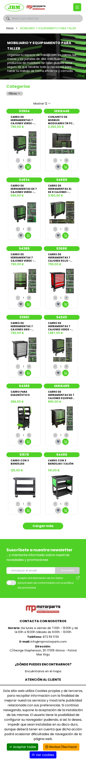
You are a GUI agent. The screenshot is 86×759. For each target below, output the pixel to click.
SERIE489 (61, 386)
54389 (24, 248)
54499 (61, 454)
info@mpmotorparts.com (49, 642)
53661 (24, 317)
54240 (61, 317)
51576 (24, 454)
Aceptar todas (24, 747)
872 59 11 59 (51, 637)
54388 (24, 386)
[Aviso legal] (78, 583)
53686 (61, 248)
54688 (61, 179)
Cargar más (43, 526)
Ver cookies (44, 755)
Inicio (10, 28)
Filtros (13, 94)
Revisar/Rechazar (62, 747)
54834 (24, 179)
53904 (24, 111)
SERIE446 (61, 111)
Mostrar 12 (40, 104)
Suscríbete (67, 570)
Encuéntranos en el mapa (43, 671)
